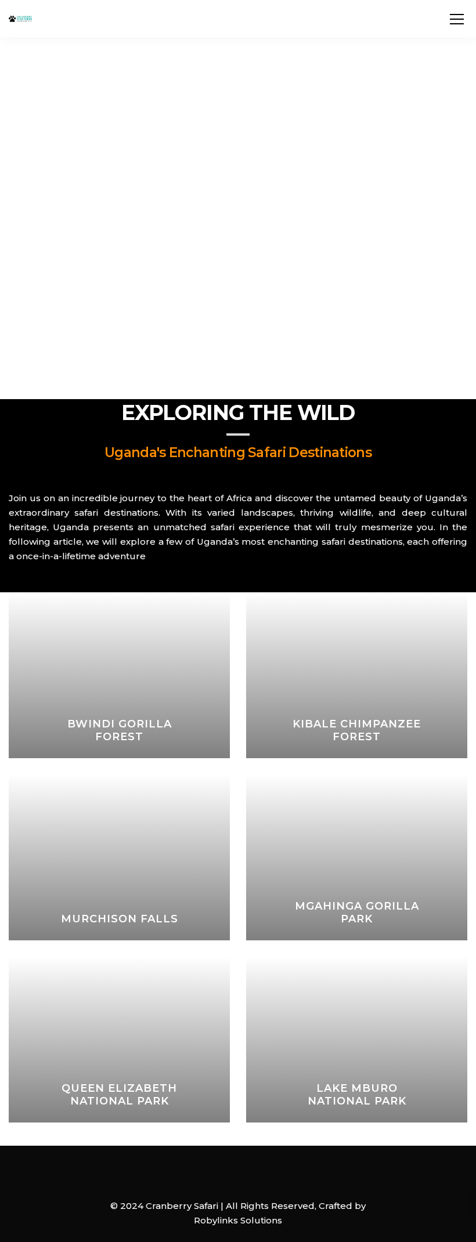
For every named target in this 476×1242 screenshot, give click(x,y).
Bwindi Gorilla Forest (119, 730)
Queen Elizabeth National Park (119, 1094)
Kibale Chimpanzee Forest (357, 730)
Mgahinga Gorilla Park (357, 912)
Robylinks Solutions (238, 1220)
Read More (126, 753)
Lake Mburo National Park (357, 1094)
